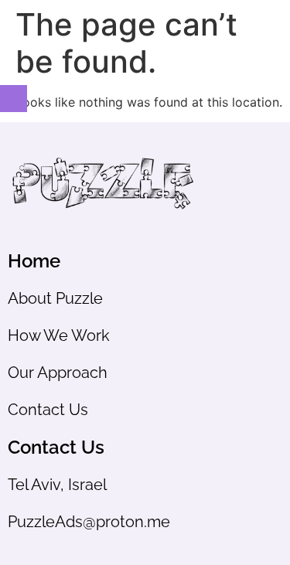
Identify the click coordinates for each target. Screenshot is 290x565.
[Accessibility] (13, 98)
